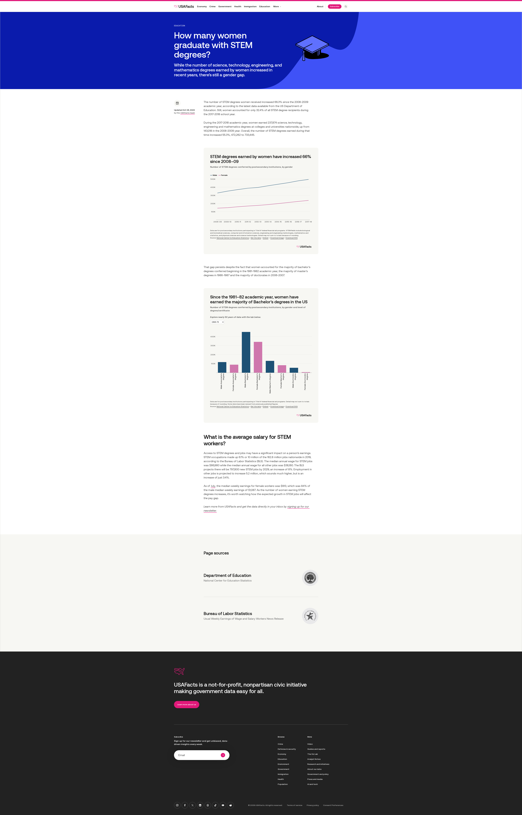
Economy (202, 6)
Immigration (250, 6)
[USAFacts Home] (184, 6)
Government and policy (317, 774)
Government (225, 6)
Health (237, 6)
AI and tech (312, 784)
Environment (283, 764)
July (213, 486)
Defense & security (287, 749)
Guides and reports (316, 749)
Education (264, 6)
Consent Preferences (333, 805)
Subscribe (334, 6)
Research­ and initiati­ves (318, 764)
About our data (314, 769)
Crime (212, 6)
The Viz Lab (312, 754)
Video (310, 744)
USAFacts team (187, 113)
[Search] (346, 6)
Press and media (314, 779)
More (276, 6)
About (320, 6)
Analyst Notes (314, 759)
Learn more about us (186, 704)
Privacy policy (313, 805)
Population (283, 784)
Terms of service (294, 805)
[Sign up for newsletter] (223, 755)
